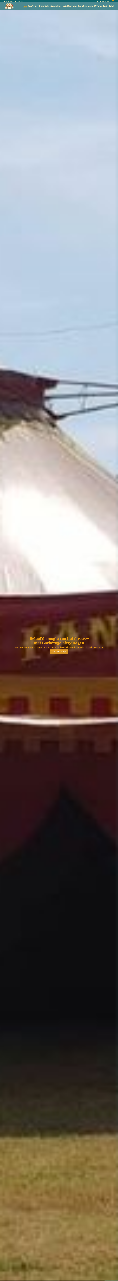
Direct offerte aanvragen (59, 652)
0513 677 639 (20, 1)
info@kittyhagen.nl (105, 1)
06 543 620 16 (9, 1)
